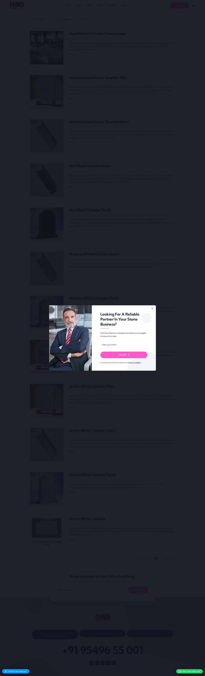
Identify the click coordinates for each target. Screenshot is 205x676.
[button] (15, 671)
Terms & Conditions (134, 362)
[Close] (152, 308)
